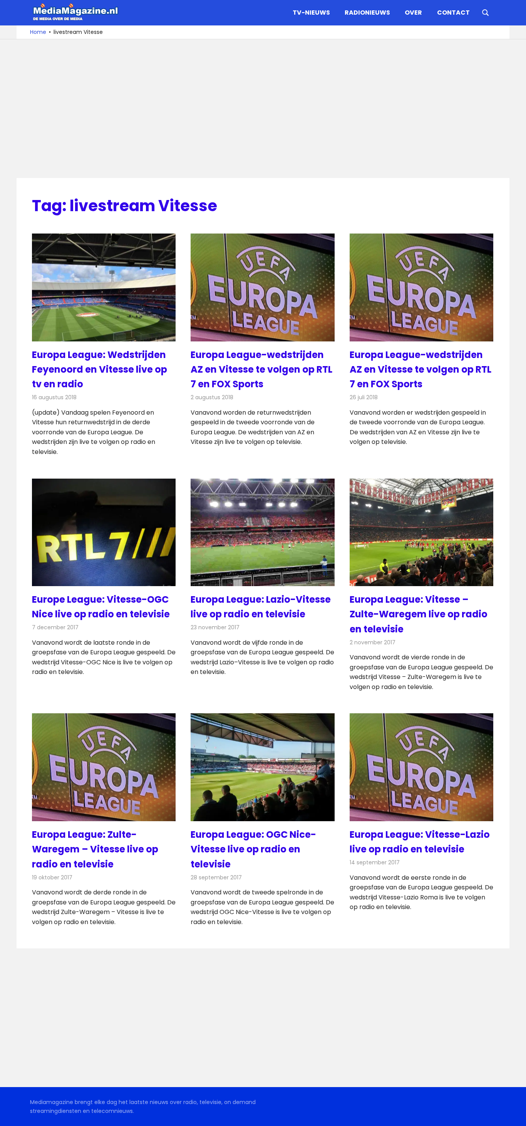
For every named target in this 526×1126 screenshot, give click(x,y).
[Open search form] (485, 12)
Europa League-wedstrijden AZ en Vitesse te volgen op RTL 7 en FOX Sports (261, 369)
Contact (453, 12)
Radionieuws (367, 12)
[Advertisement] (263, 109)
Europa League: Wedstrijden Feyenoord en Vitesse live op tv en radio (99, 369)
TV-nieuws (311, 12)
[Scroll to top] (514, 1114)
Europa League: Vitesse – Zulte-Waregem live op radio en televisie (418, 614)
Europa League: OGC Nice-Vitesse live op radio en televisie (253, 849)
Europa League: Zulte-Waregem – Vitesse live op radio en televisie (95, 849)
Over (413, 12)
